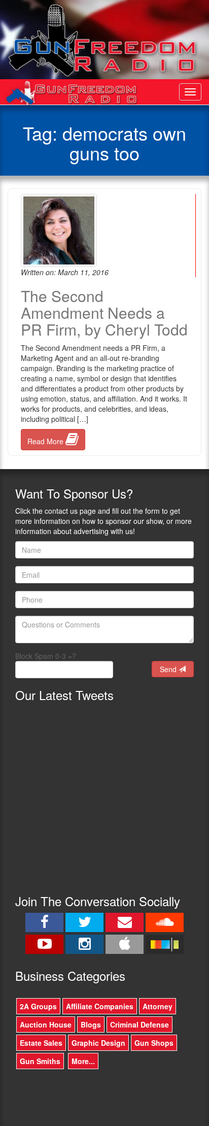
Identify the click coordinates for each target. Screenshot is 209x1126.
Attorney (157, 1006)
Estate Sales (41, 1043)
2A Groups (38, 1006)
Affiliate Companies (99, 1006)
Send (169, 669)
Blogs (91, 1024)
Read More (46, 441)
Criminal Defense (139, 1024)
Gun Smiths (40, 1061)
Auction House (46, 1024)
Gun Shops (153, 1043)
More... (83, 1061)
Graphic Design (98, 1043)
